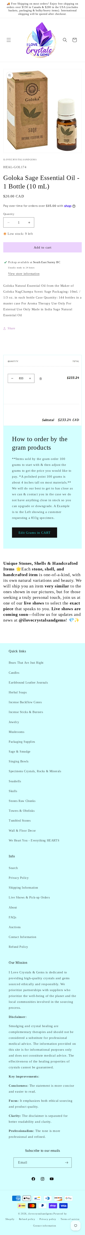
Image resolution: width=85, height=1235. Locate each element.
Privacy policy (47, 1219)
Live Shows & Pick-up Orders (29, 897)
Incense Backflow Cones (25, 702)
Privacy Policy (19, 877)
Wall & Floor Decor (22, 830)
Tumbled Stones (20, 820)
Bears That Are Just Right (26, 662)
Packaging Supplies (22, 741)
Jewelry (14, 722)
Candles (14, 672)
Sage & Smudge (20, 751)
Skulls (13, 791)
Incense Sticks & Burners (26, 712)
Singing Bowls (19, 761)
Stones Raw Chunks (22, 801)
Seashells (15, 781)
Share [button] (11, 328)
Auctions (15, 927)
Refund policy (27, 1219)
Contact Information (22, 937)
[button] (9, 40)
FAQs (12, 917)
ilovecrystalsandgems (40, 1213)
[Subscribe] (66, 1162)
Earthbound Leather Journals (28, 682)
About (13, 907)
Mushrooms (16, 732)
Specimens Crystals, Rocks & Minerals (35, 771)
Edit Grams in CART (35, 532)
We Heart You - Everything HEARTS (34, 840)
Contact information (44, 1225)
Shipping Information (23, 887)
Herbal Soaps (18, 692)
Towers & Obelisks (21, 810)
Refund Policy (18, 946)
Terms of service (70, 1219)
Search (13, 868)
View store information (23, 273)
